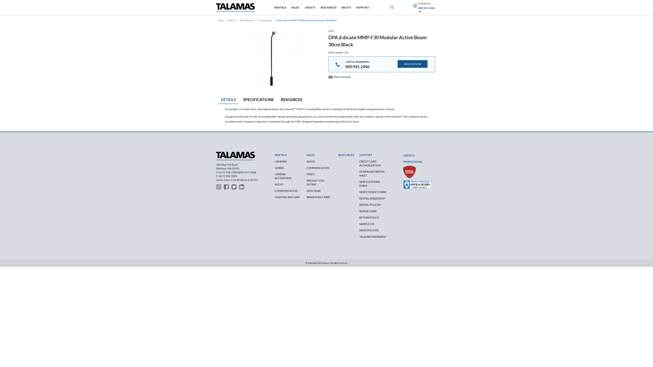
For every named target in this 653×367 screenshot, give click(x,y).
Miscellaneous (247, 20)
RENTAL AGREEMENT (372, 198)
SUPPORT (362, 7)
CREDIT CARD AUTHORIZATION (370, 163)
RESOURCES (329, 7)
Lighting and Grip (287, 197)
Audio (279, 184)
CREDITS (310, 7)
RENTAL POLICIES (370, 204)
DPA (331, 30)
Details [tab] (228, 99)
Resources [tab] (291, 99)
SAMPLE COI (366, 223)
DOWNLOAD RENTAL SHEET (372, 173)
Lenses (279, 167)
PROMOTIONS (412, 161)
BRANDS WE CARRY (318, 197)
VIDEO (311, 174)
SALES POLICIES (369, 230)
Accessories (265, 20)
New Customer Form (369, 183)
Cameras (281, 161)
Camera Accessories (283, 176)
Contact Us (426, 5)
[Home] (235, 7)
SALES (295, 7)
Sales (221, 20)
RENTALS (280, 7)
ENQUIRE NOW (412, 64)
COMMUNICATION (318, 167)
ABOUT (346, 7)
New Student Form (372, 192)
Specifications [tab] (258, 99)
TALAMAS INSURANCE (372, 236)
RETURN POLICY (369, 217)
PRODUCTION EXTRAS (315, 182)
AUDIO (232, 20)
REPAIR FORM (367, 211)
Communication (286, 190)
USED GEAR (314, 190)
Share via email (342, 76)
